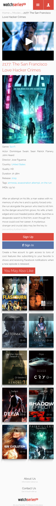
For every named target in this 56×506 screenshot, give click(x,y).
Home (6, 12)
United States (18, 164)
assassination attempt (29, 182)
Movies (16, 12)
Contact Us (29, 488)
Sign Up (28, 237)
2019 (14, 178)
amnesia (12, 182)
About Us (30, 478)
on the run (46, 182)
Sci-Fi (12, 146)
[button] (28, 49)
